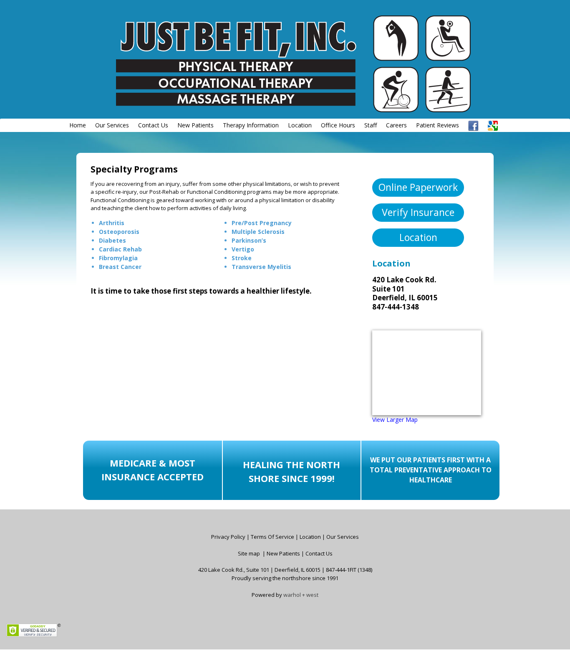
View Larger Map (395, 420)
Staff (370, 125)
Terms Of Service (272, 536)
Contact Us (153, 125)
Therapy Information (251, 125)
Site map (249, 553)
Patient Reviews (437, 125)
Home (77, 125)
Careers (396, 125)
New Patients (195, 125)
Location (300, 125)
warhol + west (300, 595)
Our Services (112, 125)
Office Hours (338, 125)
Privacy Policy (228, 536)
